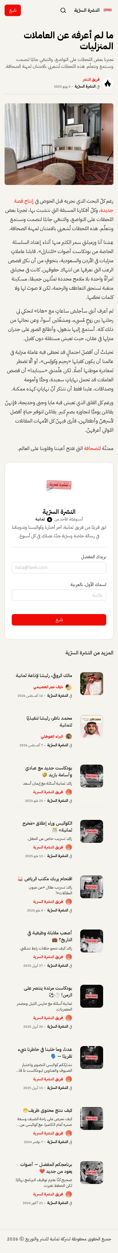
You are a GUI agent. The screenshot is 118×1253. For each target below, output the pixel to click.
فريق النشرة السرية (48, 792)
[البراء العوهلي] (68, 736)
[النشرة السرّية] (107, 10)
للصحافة (92, 448)
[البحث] (63, 10)
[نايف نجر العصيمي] (68, 687)
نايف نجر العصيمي (48, 687)
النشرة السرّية (85, 86)
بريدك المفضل (93, 556)
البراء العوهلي (52, 736)
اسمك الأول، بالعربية (88, 584)
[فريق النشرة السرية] (68, 792)
